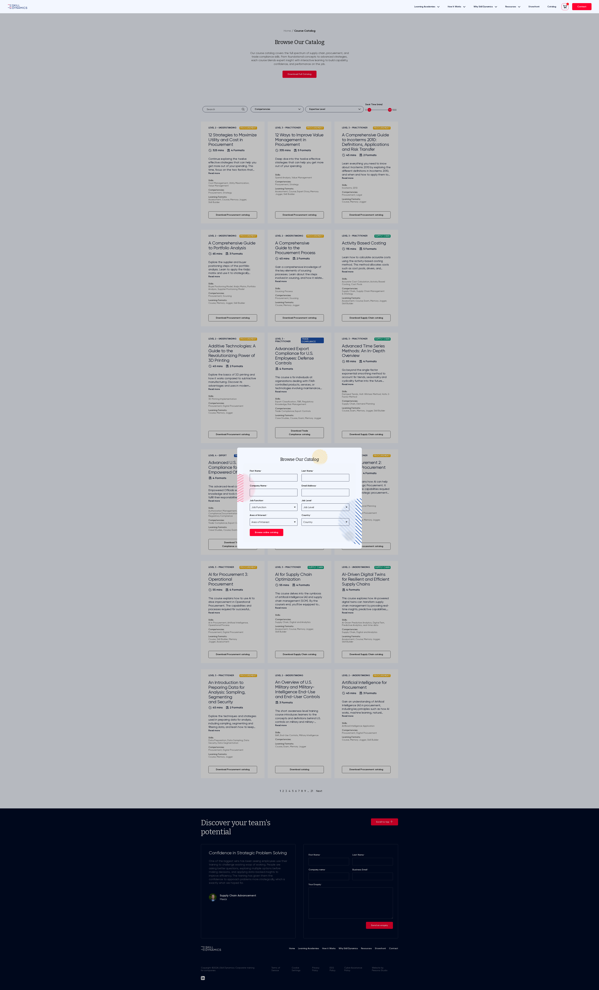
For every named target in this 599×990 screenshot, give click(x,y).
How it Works (329, 948)
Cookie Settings (296, 969)
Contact (393, 948)
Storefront (534, 6)
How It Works (454, 6)
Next (319, 790)
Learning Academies (424, 6)
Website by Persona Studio (379, 969)
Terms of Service (275, 969)
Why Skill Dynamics (483, 6)
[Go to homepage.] (17, 6)
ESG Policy (332, 969)
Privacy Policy (315, 969)
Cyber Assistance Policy (353, 969)
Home (287, 30)
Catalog (551, 6)
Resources (510, 6)
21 (312, 790)
